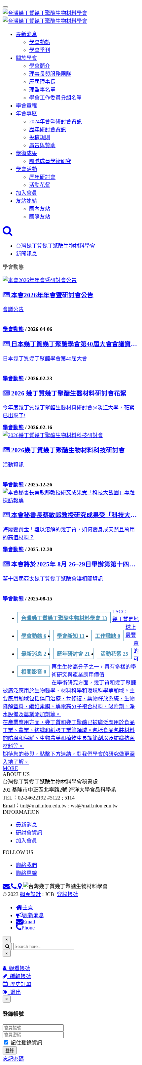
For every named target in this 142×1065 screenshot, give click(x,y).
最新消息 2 (33, 654)
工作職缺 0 (107, 636)
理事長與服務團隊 (50, 74)
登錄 (9, 1050)
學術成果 (26, 153)
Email (29, 921)
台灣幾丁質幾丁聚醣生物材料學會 (55, 246)
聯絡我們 (26, 865)
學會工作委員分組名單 (55, 98)
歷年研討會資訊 (47, 129)
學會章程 (26, 105)
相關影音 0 (33, 672)
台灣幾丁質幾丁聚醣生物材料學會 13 (64, 618)
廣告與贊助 (42, 145)
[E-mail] (7, 886)
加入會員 (26, 193)
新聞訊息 (26, 254)
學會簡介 (39, 66)
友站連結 (26, 201)
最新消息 (26, 34)
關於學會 (26, 58)
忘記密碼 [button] (13, 1059)
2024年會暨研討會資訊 (55, 121)
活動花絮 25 (114, 654)
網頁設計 (30, 894)
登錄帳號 (67, 894)
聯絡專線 (26, 873)
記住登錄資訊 (25, 1042)
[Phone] (14, 886)
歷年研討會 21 (73, 654)
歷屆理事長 (42, 82)
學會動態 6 (33, 636)
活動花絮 (39, 185)
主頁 (27, 907)
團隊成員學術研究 (50, 161)
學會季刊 (39, 50)
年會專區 (26, 113)
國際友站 (39, 217)
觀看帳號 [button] (18, 968)
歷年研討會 (42, 177)
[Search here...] (8, 232)
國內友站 (39, 209)
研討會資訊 (29, 833)
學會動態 (39, 42)
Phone (28, 927)
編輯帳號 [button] (19, 976)
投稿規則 (39, 137)
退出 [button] (14, 992)
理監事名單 (42, 90)
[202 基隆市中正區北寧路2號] (20, 886)
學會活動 (26, 169)
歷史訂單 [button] (19, 984)
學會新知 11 (71, 636)
